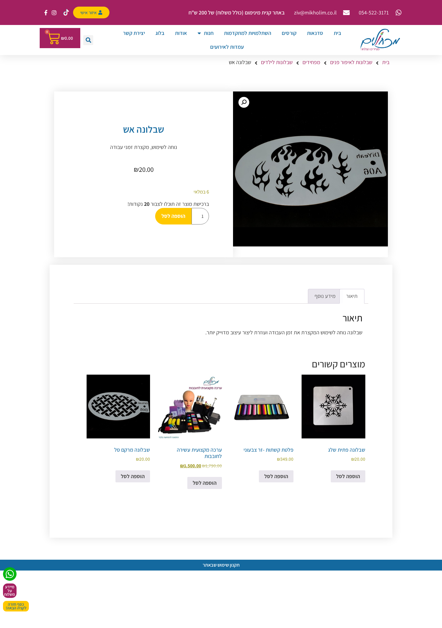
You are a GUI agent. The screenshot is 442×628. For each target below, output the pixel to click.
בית (337, 32)
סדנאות (315, 32)
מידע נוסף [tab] (325, 295)
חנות (208, 32)
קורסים (289, 32)
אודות (181, 32)
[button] (88, 40)
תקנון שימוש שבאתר (221, 565)
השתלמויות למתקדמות (247, 32)
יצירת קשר (134, 32)
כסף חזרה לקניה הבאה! (16, 606)
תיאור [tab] (352, 295)
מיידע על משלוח (9, 590)
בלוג (159, 32)
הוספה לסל (173, 215)
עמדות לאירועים (227, 46)
